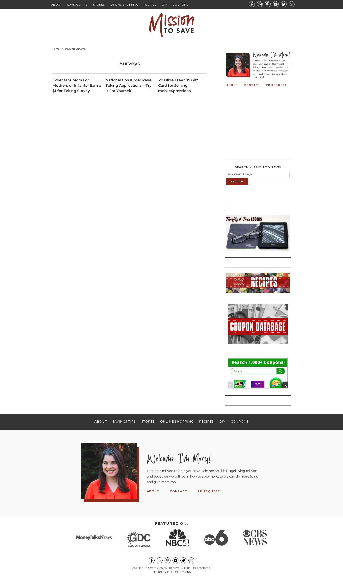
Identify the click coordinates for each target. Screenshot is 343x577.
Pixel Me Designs (179, 572)
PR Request (276, 85)
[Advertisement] (259, 125)
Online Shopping (124, 4)
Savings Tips (77, 4)
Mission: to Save (171, 25)
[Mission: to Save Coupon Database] (258, 345)
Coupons (180, 4)
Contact (252, 85)
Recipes (150, 4)
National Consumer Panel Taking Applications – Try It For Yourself (129, 85)
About (56, 4)
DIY (164, 4)
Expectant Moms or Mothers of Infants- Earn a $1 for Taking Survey (76, 85)
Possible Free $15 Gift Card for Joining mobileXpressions (178, 85)
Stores (99, 4)
